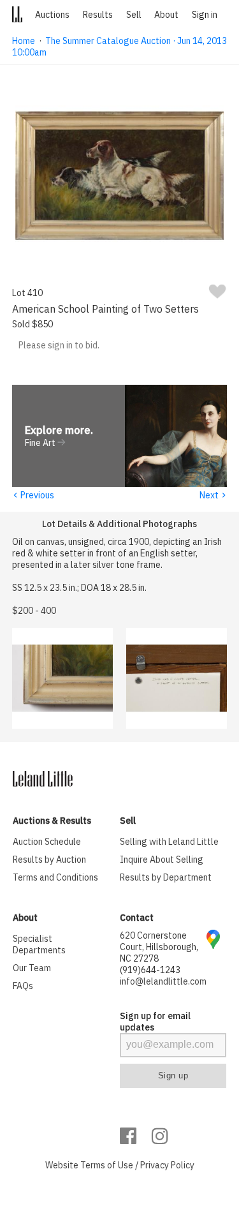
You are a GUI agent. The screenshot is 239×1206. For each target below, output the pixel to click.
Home (23, 41)
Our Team (32, 968)
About (166, 14)
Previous (33, 495)
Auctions (52, 14)
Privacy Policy (167, 1165)
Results (98, 14)
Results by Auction (49, 859)
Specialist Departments (39, 944)
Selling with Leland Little (169, 841)
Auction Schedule (47, 841)
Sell (133, 14)
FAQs (23, 986)
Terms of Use (106, 1165)
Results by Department (166, 877)
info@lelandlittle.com (163, 981)
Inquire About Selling (161, 859)
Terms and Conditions (55, 877)
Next (213, 495)
